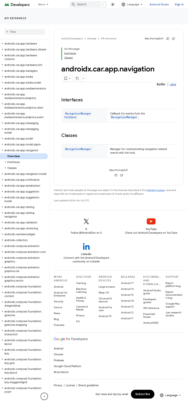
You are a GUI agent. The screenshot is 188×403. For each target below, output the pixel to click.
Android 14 (127, 300)
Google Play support (173, 305)
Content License (156, 190)
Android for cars (105, 309)
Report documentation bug (174, 294)
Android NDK (150, 322)
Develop (91, 38)
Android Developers (72, 38)
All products (61, 372)
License (70, 385)
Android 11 (127, 318)
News (57, 313)
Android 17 (127, 283)
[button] (24, 44)
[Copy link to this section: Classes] (81, 136)
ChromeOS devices (105, 300)
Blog (56, 319)
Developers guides (149, 301)
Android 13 (127, 306)
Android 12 (127, 312)
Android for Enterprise (60, 294)
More (41, 4)
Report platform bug (173, 284)
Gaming (81, 283)
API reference (15, 18)
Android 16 (127, 289)
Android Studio (159, 4)
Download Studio (149, 315)
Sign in (179, 4)
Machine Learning (81, 290)
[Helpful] (168, 38)
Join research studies (173, 314)
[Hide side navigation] (44, 396)
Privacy (80, 315)
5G (78, 321)
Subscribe (142, 394)
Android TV (105, 316)
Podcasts (59, 325)
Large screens (107, 286)
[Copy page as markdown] (77, 78)
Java (173, 84)
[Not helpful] (173, 38)
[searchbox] (24, 32)
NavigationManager (124, 117)
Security (58, 301)
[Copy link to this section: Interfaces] (86, 100)
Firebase (59, 360)
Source (58, 307)
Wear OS (104, 292)
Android (58, 286)
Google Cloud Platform (67, 366)
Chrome (58, 354)
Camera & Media (82, 308)
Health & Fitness (81, 299)
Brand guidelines (89, 385)
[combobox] (88, 4)
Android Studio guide (152, 292)
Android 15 (127, 294)
